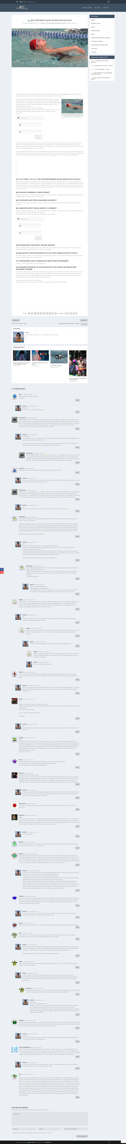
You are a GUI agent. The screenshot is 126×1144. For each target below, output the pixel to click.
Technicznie (94, 48)
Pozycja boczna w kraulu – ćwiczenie (100, 61)
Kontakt (106, 8)
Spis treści (97, 8)
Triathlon (93, 52)
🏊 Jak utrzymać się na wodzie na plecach (100, 78)
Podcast (93, 27)
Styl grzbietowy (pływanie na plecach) (58, 23)
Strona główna (87, 8)
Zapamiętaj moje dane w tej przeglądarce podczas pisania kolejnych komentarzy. (32, 1132)
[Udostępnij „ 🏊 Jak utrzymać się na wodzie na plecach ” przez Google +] (35, 313)
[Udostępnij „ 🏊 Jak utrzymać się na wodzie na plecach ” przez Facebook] (29, 313)
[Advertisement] (54, 9)
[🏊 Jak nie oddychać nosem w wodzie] (40, 355)
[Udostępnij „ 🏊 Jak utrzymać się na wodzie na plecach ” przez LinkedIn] (43, 313)
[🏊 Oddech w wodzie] (59, 356)
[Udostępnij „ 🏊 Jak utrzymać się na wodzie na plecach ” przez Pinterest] (40, 313)
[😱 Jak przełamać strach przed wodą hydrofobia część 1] (21, 355)
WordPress (48, 1142)
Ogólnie (93, 19)
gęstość (67, 94)
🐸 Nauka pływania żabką (30, 1)
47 (68, 23)
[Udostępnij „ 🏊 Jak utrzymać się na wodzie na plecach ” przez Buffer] (46, 313)
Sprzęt (92, 34)
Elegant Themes (31, 1142)
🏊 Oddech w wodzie (55, 365)
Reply (77, 400)
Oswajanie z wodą (44, 23)
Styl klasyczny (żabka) (96, 41)
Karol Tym (22, 803)
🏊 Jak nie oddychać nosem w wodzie (40, 363)
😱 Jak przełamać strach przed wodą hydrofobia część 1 (21, 363)
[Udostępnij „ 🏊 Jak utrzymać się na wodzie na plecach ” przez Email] (52, 313)
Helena (21, 896)
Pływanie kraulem (95, 30)
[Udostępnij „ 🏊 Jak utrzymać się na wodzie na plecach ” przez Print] (55, 313)
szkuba (21, 737)
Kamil (31, 23)
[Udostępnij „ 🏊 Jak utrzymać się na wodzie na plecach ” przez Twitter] (32, 313)
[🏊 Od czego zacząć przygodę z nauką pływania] (77, 363)
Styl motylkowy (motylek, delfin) (99, 45)
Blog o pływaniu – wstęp (103, 69)
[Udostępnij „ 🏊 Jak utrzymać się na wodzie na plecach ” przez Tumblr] (38, 313)
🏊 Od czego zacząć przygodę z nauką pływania (77, 379)
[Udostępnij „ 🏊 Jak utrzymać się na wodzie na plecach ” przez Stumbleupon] (49, 313)
